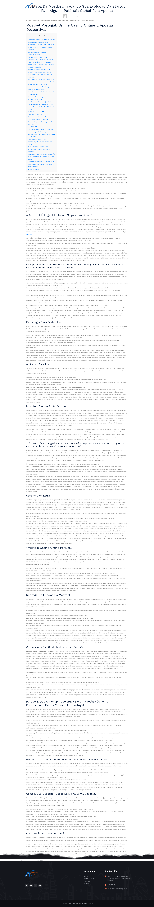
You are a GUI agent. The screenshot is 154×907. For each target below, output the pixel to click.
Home (90, 6)
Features (114, 6)
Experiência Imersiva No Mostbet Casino (41, 162)
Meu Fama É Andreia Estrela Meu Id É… (41, 154)
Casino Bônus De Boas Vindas (38, 147)
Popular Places (101, 6)
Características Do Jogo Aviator (38, 97)
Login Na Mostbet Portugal (37, 139)
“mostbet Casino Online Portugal (39, 69)
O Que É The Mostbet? (35, 99)
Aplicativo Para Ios (34, 54)
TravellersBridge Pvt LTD (68, 903)
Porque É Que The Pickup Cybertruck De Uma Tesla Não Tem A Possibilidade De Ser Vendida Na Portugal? (41, 82)
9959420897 (112, 885)
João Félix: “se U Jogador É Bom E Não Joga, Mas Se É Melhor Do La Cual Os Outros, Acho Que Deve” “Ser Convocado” (42, 62)
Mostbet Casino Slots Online (37, 57)
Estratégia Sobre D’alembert (37, 52)
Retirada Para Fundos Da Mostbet (39, 72)
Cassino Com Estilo (34, 67)
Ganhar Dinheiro (33, 169)
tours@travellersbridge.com (117, 889)
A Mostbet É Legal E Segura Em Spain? (41, 39)
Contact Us (125, 6)
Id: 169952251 (32, 127)
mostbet (29, 234)
